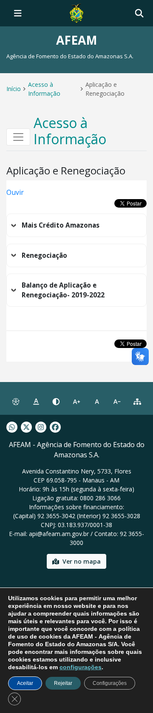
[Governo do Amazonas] (76, 12)
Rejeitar (63, 683)
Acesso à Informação (44, 88)
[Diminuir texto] (117, 402)
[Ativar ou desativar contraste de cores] (56, 402)
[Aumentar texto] (76, 402)
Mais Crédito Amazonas (60, 225)
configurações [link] (81, 667)
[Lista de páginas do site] (137, 402)
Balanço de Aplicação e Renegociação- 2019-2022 (63, 290)
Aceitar (25, 683)
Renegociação (44, 255)
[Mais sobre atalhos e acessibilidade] (15, 402)
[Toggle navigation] (17, 13)
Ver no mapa (81, 561)
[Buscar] (139, 13)
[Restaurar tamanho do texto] (97, 402)
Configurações (110, 683)
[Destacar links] (36, 402)
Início (13, 89)
